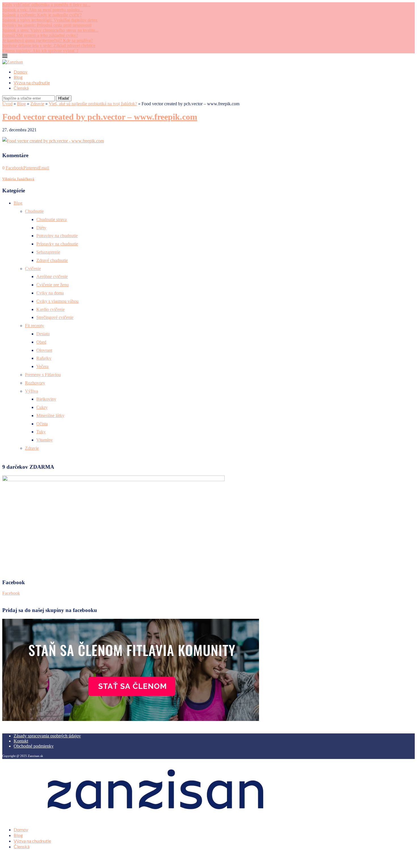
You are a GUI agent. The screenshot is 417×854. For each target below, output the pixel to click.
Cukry (42, 407)
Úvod (7, 103)
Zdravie (37, 103)
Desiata (43, 333)
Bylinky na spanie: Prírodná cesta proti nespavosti (46, 25)
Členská (21, 88)
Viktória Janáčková (18, 179)
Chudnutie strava (51, 219)
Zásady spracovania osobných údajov (47, 735)
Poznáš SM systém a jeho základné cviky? (40, 35)
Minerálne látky (50, 415)
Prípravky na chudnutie (57, 243)
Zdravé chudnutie (52, 260)
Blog (18, 77)
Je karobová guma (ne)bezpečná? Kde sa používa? (47, 40)
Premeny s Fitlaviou (43, 374)
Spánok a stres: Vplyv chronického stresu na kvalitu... (50, 30)
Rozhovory (35, 382)
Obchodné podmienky (34, 746)
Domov (21, 71)
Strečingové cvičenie (54, 317)
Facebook (11, 593)
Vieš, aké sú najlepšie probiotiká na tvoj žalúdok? (93, 103)
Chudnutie (34, 211)
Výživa (31, 391)
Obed (41, 342)
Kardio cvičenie (50, 309)
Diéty (41, 227)
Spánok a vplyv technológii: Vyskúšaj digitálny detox (50, 20)
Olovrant (44, 350)
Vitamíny (44, 439)
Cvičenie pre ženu (52, 284)
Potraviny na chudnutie (57, 235)
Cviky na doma (50, 293)
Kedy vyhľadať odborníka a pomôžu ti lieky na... (46, 4)
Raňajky (43, 358)
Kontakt (21, 741)
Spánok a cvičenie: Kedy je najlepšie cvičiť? (42, 14)
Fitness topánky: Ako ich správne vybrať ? (40, 50)
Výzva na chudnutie (32, 82)
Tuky (41, 431)
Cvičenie (33, 268)
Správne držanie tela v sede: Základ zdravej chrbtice (48, 45)
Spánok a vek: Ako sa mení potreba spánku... (42, 9)
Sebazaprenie (48, 252)
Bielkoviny (46, 399)
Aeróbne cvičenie (52, 276)
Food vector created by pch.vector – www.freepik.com (99, 116)
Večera (42, 366)
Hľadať (63, 98)
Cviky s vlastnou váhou (57, 301)
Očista (42, 423)
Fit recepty (34, 325)
